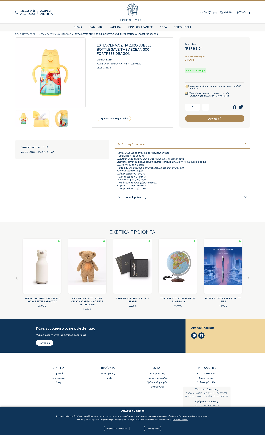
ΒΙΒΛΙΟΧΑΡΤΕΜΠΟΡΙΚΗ (26, 34)
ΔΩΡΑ (42, 34)
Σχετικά (58, 373)
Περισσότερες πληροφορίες (114, 118)
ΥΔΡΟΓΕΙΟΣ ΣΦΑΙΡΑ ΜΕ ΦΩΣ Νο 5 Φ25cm (177, 300)
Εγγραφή (44, 342)
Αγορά (213, 119)
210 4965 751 (222, 95)
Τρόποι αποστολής (157, 377)
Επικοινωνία (58, 377)
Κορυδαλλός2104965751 (27, 12)
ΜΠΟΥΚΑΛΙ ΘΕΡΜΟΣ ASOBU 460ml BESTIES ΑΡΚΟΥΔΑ (42, 300)
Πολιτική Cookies (206, 382)
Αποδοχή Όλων (152, 428)
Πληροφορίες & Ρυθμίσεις (116, 428)
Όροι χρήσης (206, 377)
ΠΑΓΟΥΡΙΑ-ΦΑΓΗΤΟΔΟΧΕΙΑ (60, 34)
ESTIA (109, 59)
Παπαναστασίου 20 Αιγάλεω (199, 396)
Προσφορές (108, 373)
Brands (108, 377)
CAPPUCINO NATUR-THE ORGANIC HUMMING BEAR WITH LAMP (87, 301)
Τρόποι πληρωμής (157, 382)
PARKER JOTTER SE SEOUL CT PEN (223, 300)
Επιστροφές (157, 386)
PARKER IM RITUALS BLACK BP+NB (132, 300)
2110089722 (221, 396)
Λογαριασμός (157, 373)
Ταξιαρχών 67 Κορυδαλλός (199, 393)
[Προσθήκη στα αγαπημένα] (205, 107)
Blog (58, 382)
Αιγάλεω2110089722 (47, 12)
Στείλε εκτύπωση (206, 373)
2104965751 (220, 393)
